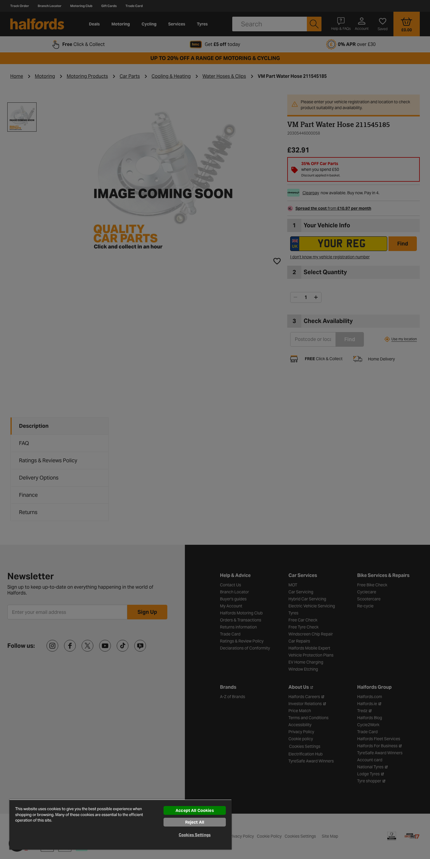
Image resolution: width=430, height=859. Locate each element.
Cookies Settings (195, 834)
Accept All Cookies (195, 810)
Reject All (194, 822)
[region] (120, 824)
